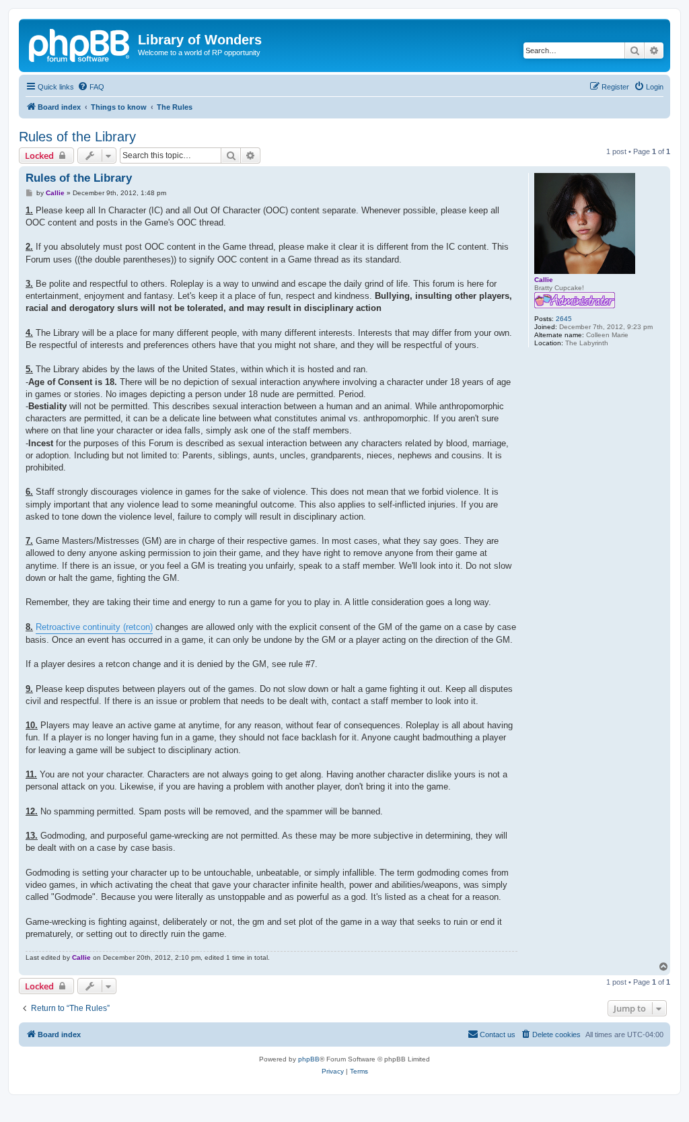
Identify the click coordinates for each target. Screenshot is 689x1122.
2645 (564, 318)
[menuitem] (90, 87)
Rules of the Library (77, 136)
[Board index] (80, 43)
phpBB (309, 1059)
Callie (543, 279)
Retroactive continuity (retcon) (94, 627)
